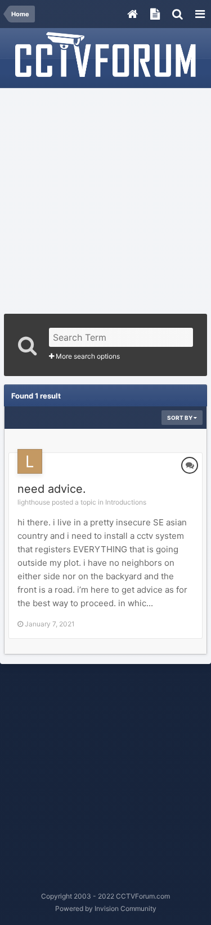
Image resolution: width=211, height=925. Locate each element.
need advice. (51, 489)
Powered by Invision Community (105, 908)
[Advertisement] (105, 197)
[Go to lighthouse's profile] (29, 461)
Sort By (180, 417)
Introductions (125, 502)
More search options (87, 356)
